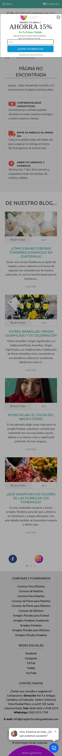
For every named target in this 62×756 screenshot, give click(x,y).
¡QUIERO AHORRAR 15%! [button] (30, 48)
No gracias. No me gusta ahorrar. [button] (31, 54)
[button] (59, 17)
